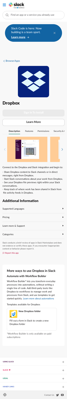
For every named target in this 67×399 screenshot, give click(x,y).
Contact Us (49, 395)
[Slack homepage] (5, 395)
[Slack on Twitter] (57, 396)
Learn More (33, 122)
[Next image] (62, 149)
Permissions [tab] (43, 131)
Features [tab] (29, 131)
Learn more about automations (38, 298)
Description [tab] (14, 131)
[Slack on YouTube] (62, 395)
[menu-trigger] (4, 5)
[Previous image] (4, 149)
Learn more (18, 37)
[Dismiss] (54, 32)
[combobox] (33, 15)
